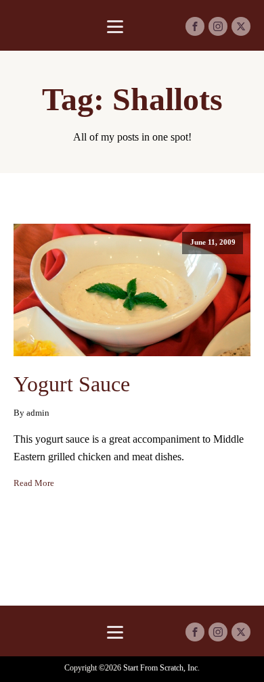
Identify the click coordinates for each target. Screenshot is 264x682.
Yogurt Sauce (72, 384)
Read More (34, 483)
